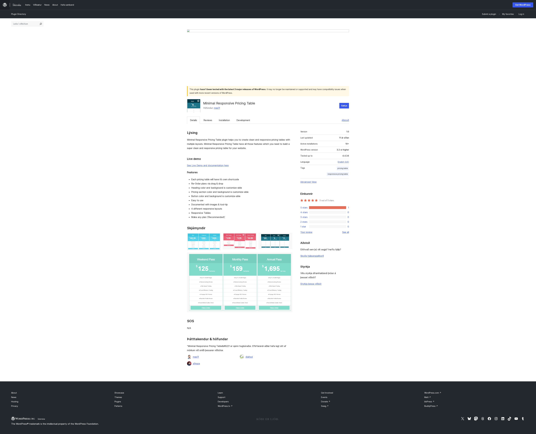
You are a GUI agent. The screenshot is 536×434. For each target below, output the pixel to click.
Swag (325, 406)
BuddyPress (431, 406)
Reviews (208, 120)
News (13, 397)
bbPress (429, 401)
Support (221, 397)
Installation (224, 120)
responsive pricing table (338, 174)
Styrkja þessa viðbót (310, 283)
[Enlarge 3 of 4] (288, 236)
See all (345, 232)
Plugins (117, 401)
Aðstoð (345, 120)
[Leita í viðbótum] (41, 24)
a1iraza (196, 363)
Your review (306, 232)
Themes (118, 397)
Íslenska (41, 419)
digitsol (249, 356)
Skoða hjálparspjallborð (312, 255)
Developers (223, 401)
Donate (325, 401)
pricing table (343, 168)
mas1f (217, 108)
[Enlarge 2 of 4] (252, 236)
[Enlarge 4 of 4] (288, 256)
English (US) (343, 162)
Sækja (344, 105)
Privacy (14, 406)
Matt (427, 397)
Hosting (14, 401)
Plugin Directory (18, 14)
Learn (220, 393)
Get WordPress (523, 5)
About (14, 393)
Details (193, 120)
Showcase (119, 393)
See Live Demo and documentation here (208, 165)
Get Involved (327, 393)
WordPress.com (432, 393)
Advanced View (308, 181)
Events (324, 397)
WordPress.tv (225, 406)
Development (243, 120)
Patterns (118, 406)
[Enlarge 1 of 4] (217, 236)
